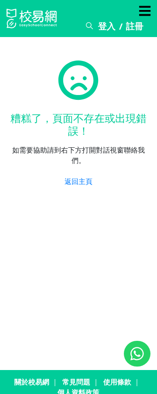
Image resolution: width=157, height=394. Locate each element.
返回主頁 (78, 181)
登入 (107, 26)
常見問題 (76, 382)
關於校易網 (31, 382)
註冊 (134, 26)
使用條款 (117, 382)
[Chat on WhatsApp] (137, 354)
